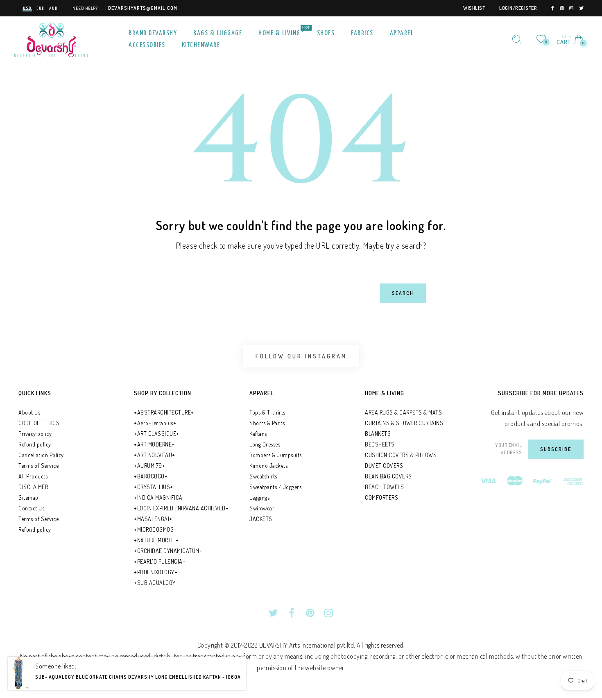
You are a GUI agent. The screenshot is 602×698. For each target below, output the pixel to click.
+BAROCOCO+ (150, 476)
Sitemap (28, 497)
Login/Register (518, 8)
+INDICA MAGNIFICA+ (160, 497)
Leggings (259, 497)
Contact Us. (31, 508)
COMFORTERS (381, 497)
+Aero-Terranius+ (155, 422)
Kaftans (258, 433)
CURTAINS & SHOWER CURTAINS (404, 422)
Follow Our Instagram (301, 356)
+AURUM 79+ (149, 465)
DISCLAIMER (33, 486)
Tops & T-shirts (267, 412)
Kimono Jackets (268, 465)
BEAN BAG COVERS (388, 476)
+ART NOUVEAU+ (154, 454)
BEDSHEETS (380, 444)
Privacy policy (35, 433)
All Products (33, 476)
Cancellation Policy (41, 454)
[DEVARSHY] (52, 38)
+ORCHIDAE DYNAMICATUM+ (168, 550)
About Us (29, 412)
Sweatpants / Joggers (275, 486)
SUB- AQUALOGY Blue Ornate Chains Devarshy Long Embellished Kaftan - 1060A (138, 684)
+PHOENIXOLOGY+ (155, 572)
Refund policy (34, 444)
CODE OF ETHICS (38, 422)
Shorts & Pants (267, 422)
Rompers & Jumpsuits (275, 454)
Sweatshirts (263, 476)
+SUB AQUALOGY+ (156, 582)
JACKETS (260, 518)
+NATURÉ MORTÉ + (156, 540)
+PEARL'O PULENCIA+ (160, 561)
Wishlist (474, 8)
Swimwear (261, 508)
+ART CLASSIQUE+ (156, 433)
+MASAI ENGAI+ (153, 518)
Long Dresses (264, 444)
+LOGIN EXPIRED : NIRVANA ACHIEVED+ (181, 508)
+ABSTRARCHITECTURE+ (164, 412)
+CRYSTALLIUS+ (153, 486)
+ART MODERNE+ (154, 444)
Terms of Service (38, 465)
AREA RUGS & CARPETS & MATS (403, 412)
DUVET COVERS (384, 465)
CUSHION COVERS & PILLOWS (401, 454)
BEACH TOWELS (384, 486)
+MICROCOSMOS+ (155, 529)
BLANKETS (378, 433)
